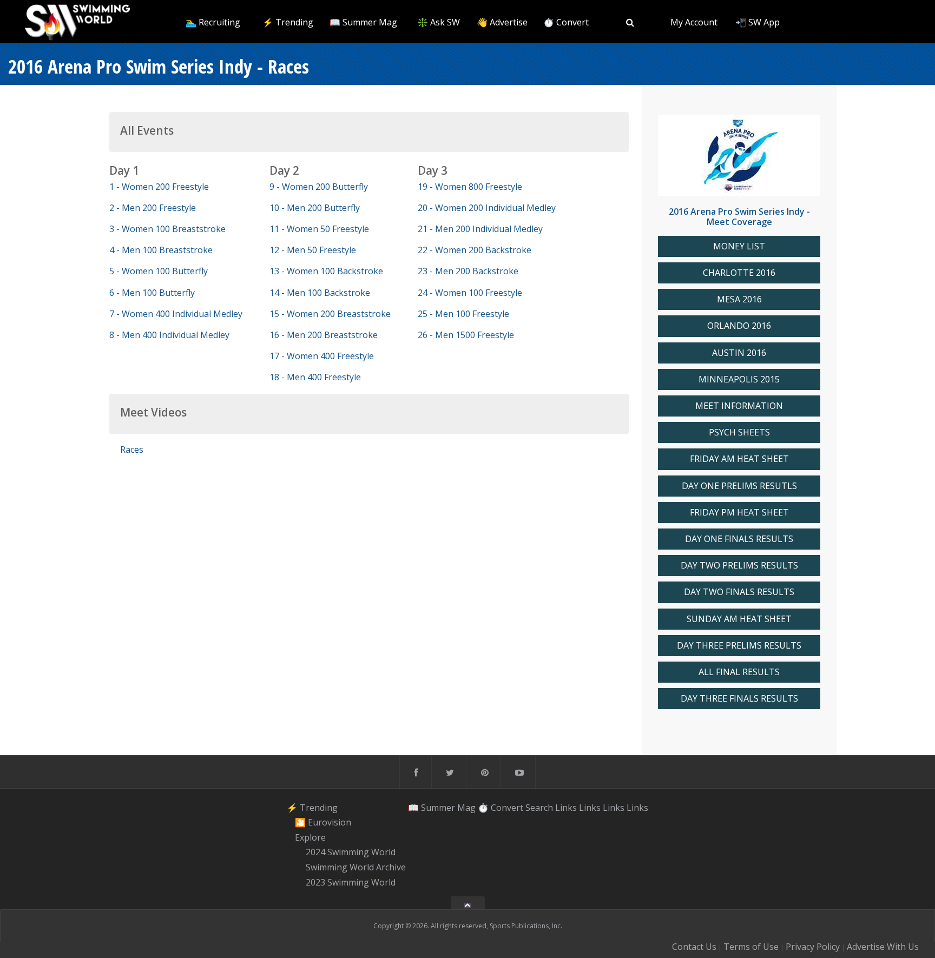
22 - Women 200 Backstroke (474, 250)
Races (131, 449)
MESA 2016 (739, 299)
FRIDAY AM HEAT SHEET (739, 459)
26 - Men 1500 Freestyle (466, 335)
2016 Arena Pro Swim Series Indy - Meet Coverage (739, 217)
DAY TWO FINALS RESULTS (739, 592)
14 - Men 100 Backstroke (319, 293)
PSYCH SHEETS (739, 432)
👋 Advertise (502, 22)
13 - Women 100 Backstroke (326, 271)
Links (566, 807)
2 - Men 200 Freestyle (152, 208)
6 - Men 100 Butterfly (152, 293)
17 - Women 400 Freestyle (321, 356)
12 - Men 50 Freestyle (312, 250)
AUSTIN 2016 (739, 353)
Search (539, 807)
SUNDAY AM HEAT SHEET (739, 619)
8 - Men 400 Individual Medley (169, 335)
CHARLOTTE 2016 (739, 273)
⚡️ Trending (287, 22)
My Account (693, 22)
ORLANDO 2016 (739, 326)
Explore (310, 837)
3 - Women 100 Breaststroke (167, 229)
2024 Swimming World (351, 852)
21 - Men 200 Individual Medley (480, 229)
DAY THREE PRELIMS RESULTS (739, 645)
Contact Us (694, 947)
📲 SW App (757, 22)
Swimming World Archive (356, 867)
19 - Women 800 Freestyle (470, 187)
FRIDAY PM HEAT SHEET (739, 512)
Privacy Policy (813, 947)
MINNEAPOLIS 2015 (739, 379)
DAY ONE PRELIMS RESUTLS (739, 486)
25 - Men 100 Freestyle (463, 314)
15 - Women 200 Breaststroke (330, 314)
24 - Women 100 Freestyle (470, 293)
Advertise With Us (883, 947)
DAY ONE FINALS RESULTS (739, 539)
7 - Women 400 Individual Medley (175, 314)
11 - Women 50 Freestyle (319, 229)
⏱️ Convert (566, 22)
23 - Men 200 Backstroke (468, 271)
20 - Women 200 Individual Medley (487, 208)
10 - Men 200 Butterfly (314, 208)
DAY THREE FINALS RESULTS (739, 698)
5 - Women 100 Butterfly (158, 271)
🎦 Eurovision (323, 822)
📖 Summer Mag (363, 22)
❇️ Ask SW (438, 22)
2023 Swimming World (351, 882)
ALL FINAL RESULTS (739, 672)
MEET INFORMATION (739, 406)
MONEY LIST (739, 246)
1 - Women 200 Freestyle (159, 187)
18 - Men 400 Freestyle (315, 377)
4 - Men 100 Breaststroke (161, 250)
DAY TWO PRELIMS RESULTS (739, 565)
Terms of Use (751, 947)
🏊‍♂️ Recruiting (213, 22)
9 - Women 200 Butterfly (318, 187)
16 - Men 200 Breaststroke (323, 335)
